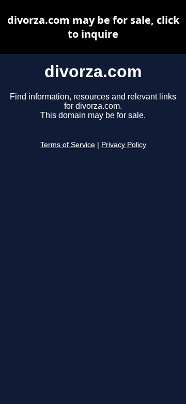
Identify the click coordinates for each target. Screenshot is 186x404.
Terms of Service (67, 145)
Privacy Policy (123, 145)
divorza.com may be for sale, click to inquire (93, 27)
